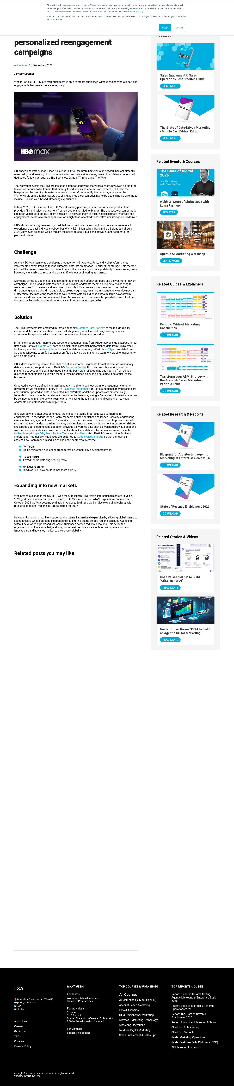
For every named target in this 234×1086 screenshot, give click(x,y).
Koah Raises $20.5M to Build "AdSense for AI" (51, 641)
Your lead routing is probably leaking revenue (51, 940)
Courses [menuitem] (71, 1012)
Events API (45, 346)
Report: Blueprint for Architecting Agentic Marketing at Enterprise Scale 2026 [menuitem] (194, 997)
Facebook (23, 433)
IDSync (111, 349)
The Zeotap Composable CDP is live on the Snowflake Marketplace (66, 855)
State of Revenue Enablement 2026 (184, 506)
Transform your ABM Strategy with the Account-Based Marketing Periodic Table (184, 380)
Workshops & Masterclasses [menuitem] (82, 998)
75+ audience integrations (74, 388)
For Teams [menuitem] (73, 994)
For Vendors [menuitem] (74, 1028)
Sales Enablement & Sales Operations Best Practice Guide (182, 77)
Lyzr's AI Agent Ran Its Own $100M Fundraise (50, 748)
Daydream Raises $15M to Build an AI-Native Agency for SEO (62, 587)
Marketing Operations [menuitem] (132, 1025)
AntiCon (21, 1009)
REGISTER (169, 212)
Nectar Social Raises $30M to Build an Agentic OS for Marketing (64, 694)
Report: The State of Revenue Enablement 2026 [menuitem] (189, 1015)
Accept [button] (165, 27)
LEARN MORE (171, 260)
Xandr (65, 433)
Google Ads (37, 433)
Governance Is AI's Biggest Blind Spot (45, 802)
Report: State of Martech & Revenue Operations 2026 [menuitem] (192, 1007)
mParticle (20, 65)
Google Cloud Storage (90, 436)
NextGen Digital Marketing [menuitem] (135, 1030)
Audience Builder (76, 367)
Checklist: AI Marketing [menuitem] (185, 1027)
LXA (19, 1006)
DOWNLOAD (170, 335)
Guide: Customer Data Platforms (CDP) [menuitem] (194, 1042)
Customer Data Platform (90, 328)
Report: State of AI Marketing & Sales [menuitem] (193, 1022)
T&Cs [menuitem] (17, 1036)
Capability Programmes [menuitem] (80, 1001)
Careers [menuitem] (19, 1026)
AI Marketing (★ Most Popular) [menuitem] (137, 1000)
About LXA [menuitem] (20, 1021)
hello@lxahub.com (27, 1002)
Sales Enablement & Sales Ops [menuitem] (137, 1035)
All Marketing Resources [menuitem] (186, 1047)
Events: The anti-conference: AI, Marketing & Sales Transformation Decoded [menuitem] (90, 1020)
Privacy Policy (136, 11)
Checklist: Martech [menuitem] (182, 1032)
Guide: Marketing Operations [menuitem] (188, 1037)
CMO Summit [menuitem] (74, 1015)
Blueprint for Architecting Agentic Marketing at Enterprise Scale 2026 (185, 456)
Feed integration (52, 349)
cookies (69, 5)
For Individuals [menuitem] (76, 1008)
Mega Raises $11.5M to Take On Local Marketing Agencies (60, 667)
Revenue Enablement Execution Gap (44, 913)
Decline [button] (179, 27)
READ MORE (170, 86)
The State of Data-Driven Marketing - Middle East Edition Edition (185, 129)
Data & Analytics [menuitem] (129, 1010)
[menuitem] (128, 994)
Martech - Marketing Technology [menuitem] (138, 1020)
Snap (49, 433)
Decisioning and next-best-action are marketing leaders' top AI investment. (72, 829)
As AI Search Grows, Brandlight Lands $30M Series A (56, 721)
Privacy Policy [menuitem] (22, 1046)
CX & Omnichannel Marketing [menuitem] (136, 1015)
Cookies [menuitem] (19, 1041)
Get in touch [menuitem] (21, 1031)
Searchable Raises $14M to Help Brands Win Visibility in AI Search (65, 614)
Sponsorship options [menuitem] (78, 1032)
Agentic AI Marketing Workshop (182, 254)
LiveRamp (81, 433)
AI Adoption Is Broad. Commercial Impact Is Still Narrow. (59, 775)
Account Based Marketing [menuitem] (134, 1005)
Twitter (57, 433)
